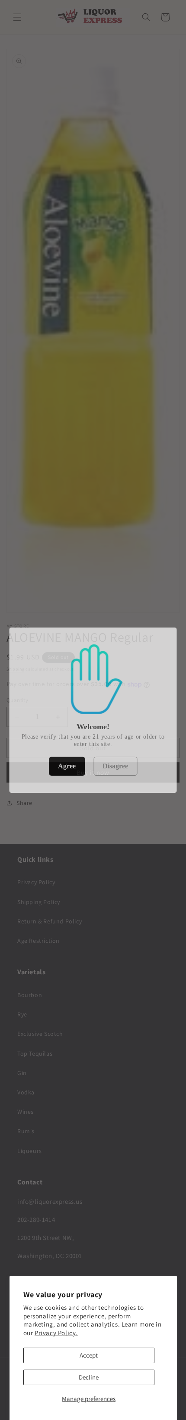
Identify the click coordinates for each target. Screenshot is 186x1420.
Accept (89, 1355)
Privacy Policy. (56, 1333)
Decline (89, 1377)
